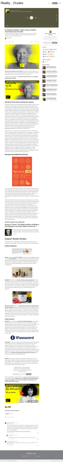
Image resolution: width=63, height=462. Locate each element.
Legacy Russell (31, 378)
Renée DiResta (12, 380)
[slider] (31, 25)
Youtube (36, 76)
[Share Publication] (51, 3)
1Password (7, 342)
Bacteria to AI (20, 154)
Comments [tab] (7, 413)
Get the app (35, 460)
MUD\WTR (7, 280)
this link (30, 321)
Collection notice (14, 460)
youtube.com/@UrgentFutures (30, 377)
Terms (10, 460)
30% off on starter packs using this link (25, 280)
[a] (44, 67)
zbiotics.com (34, 257)
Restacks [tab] (11, 413)
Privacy (8, 460)
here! (26, 154)
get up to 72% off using (23, 321)
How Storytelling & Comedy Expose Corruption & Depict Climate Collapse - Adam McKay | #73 (52, 98)
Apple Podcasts (8, 78)
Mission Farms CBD (9, 305)
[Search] (49, 3)
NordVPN (7, 321)
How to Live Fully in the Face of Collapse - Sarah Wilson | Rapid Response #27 (51, 85)
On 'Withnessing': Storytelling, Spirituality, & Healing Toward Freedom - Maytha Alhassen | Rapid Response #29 (51, 76)
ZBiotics (7, 257)
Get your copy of (10, 154)
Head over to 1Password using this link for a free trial (23, 352)
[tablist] (9, 414)
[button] (24, 17)
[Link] (3, 102)
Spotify (14, 78)
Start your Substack (29, 460)
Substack (53, 460)
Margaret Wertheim (10, 422)
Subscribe (55, 3)
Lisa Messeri (24, 378)
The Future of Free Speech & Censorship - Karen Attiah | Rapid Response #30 (52, 72)
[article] (50, 68)
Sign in (60, 3)
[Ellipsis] (39, 422)
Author (10, 436)
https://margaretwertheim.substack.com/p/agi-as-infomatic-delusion (18, 431)
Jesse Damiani (9, 37)
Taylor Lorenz (18, 378)
